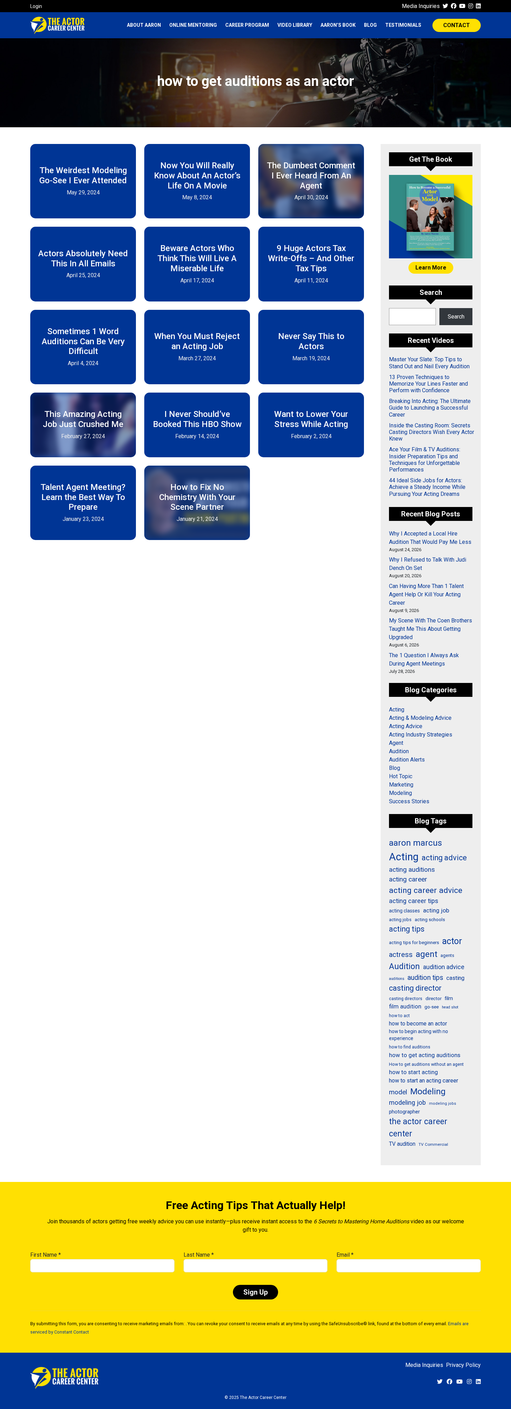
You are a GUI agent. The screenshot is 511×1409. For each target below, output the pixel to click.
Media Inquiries (421, 6)
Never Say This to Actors (311, 341)
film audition (405, 1006)
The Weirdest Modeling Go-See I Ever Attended (83, 175)
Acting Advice (405, 726)
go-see (431, 1006)
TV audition (402, 1144)
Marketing (401, 784)
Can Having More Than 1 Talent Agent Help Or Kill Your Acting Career (426, 594)
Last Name (199, 1254)
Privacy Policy (463, 1365)
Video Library (294, 25)
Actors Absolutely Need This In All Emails (83, 258)
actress (401, 954)
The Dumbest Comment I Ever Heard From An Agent (311, 176)
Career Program (247, 25)
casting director (415, 988)
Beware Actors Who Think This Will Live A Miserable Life (197, 258)
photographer (404, 1112)
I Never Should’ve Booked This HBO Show (197, 419)
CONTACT (456, 25)
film (449, 998)
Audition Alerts (407, 759)
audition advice (443, 967)
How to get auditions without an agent (426, 1064)
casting (455, 978)
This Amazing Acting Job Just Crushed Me (83, 419)
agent (426, 954)
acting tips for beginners (414, 942)
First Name (45, 1254)
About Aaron (144, 25)
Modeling (400, 793)
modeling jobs (442, 1103)
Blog (370, 25)
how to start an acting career (423, 1080)
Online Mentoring (193, 25)
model (398, 1092)
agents (447, 955)
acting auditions (412, 869)
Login (36, 6)
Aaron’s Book (338, 25)
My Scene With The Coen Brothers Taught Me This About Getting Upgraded (430, 629)
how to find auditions (409, 1047)
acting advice (444, 857)
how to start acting (413, 1072)
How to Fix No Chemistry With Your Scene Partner (197, 497)
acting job (436, 910)
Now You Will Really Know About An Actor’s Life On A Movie (197, 176)
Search (456, 316)
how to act (399, 1015)
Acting (396, 709)
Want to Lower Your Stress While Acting (311, 419)
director (433, 998)
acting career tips (413, 901)
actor (452, 941)
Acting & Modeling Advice (420, 718)
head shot (450, 1007)
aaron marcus (415, 843)
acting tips (406, 929)
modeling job (407, 1102)
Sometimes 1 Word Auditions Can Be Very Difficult (83, 341)
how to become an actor (418, 1023)
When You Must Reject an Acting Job (197, 341)
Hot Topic (400, 776)
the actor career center (418, 1127)
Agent (396, 743)
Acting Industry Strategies (420, 734)
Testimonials (403, 25)
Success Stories (409, 801)
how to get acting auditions (424, 1055)
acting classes (404, 910)
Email (345, 1254)
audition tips (425, 978)
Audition (399, 751)
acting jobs (400, 919)
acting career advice (425, 890)
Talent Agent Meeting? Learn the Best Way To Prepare (83, 497)
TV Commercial (433, 1144)
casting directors (405, 998)
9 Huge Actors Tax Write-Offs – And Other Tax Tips (311, 258)
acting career (408, 879)
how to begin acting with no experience (418, 1035)
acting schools (430, 919)
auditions (396, 978)
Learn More (430, 267)
